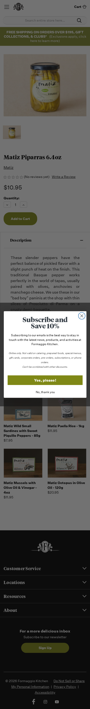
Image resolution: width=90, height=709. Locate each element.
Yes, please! (45, 380)
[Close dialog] (81, 316)
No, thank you (45, 392)
